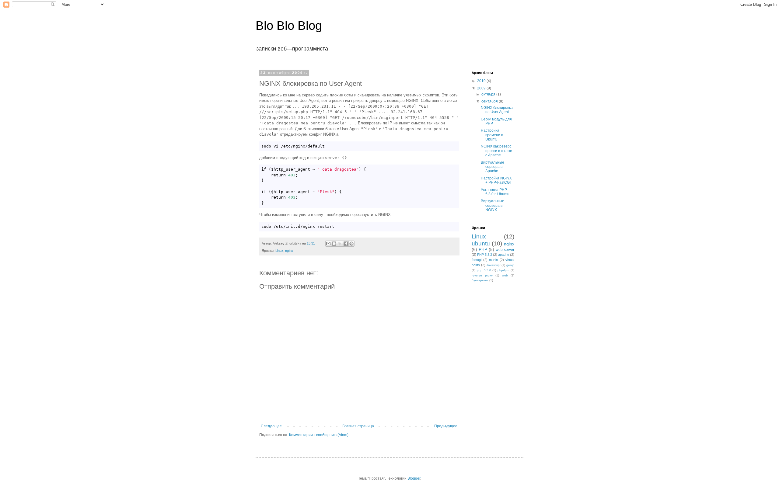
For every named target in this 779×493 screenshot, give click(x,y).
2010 (482, 81)
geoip (510, 265)
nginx (289, 250)
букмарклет (480, 280)
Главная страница (358, 426)
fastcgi (476, 260)
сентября (490, 101)
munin (493, 260)
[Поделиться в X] (340, 244)
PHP (483, 249)
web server (505, 250)
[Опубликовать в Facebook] (346, 244)
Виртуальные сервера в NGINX (492, 205)
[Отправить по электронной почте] (328, 244)
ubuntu (481, 243)
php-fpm (503, 270)
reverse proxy (482, 275)
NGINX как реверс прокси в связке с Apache (496, 150)
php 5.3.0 (484, 270)
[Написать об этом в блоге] (334, 244)
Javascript (494, 265)
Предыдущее (445, 426)
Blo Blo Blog (289, 25)
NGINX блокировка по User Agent (497, 110)
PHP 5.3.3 (484, 254)
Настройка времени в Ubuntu (492, 134)
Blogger (413, 478)
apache (503, 254)
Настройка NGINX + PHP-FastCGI (496, 180)
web (505, 275)
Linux (279, 250)
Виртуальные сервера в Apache (492, 166)
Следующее (271, 426)
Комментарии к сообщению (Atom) (318, 435)
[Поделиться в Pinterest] (351, 244)
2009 (482, 88)
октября (488, 94)
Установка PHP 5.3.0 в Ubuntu (495, 192)
